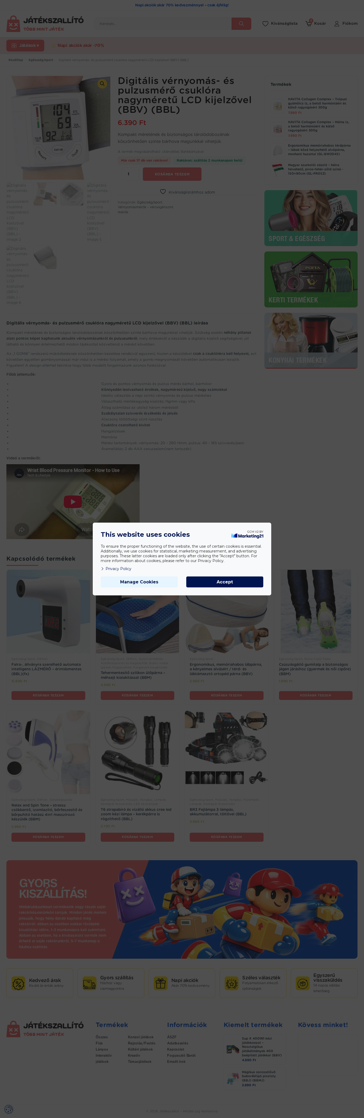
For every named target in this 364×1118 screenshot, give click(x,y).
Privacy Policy (118, 568)
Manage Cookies (139, 581)
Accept (225, 581)
